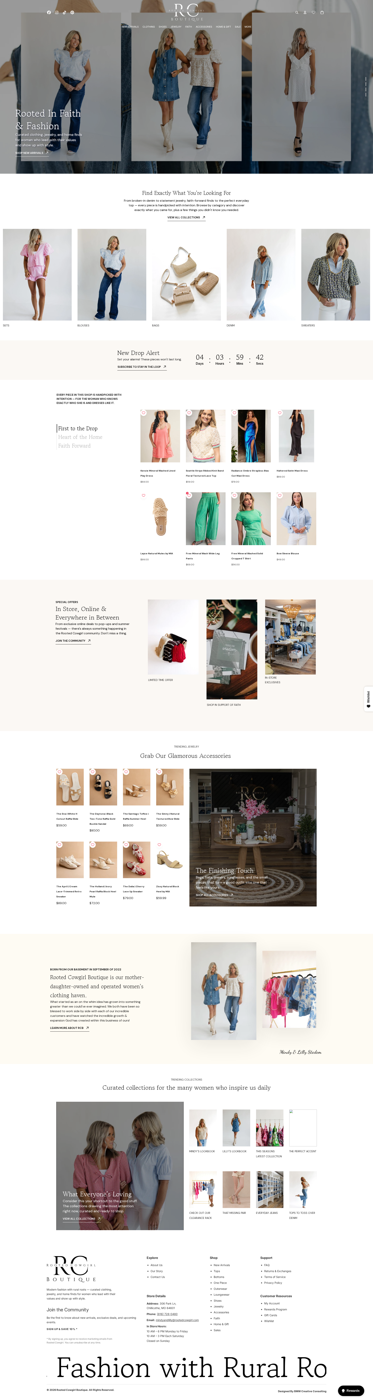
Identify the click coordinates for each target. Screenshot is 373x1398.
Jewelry (219, 1306)
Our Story (157, 1271)
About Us (156, 1265)
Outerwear (220, 1288)
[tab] (95, 428)
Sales (217, 1330)
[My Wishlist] (313, 12)
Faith (217, 1318)
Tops (217, 1271)
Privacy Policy (273, 1282)
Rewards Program (275, 1309)
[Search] (297, 12)
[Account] (305, 12)
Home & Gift (221, 1324)
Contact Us (158, 1277)
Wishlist (269, 1321)
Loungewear (221, 1294)
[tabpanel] (228, 488)
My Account (272, 1303)
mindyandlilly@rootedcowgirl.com (177, 1320)
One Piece (220, 1282)
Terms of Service (275, 1277)
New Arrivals (222, 1265)
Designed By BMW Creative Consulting (302, 1391)
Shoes (217, 1300)
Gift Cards (270, 1315)
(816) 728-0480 (167, 1314)
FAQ (267, 1265)
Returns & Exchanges (277, 1271)
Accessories (221, 1312)
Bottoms (219, 1277)
